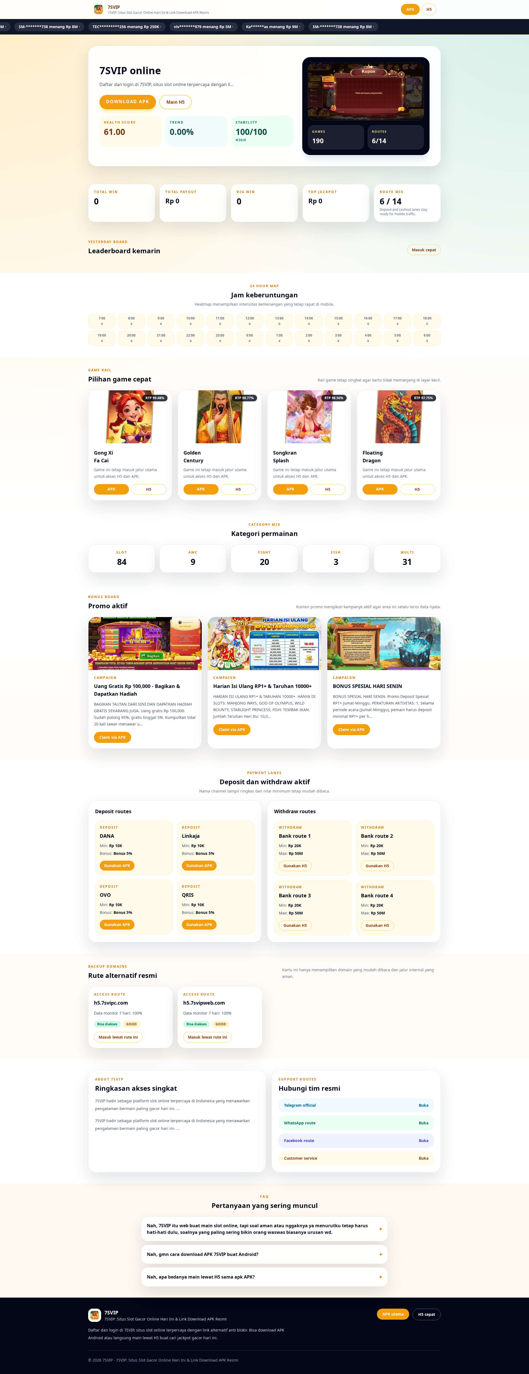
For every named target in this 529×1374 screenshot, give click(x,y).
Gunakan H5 (295, 865)
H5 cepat (426, 1314)
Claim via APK (112, 737)
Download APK (127, 101)
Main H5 (175, 102)
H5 (429, 9)
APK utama (393, 1314)
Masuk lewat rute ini (118, 1037)
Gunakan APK (117, 865)
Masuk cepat (424, 249)
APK (410, 9)
